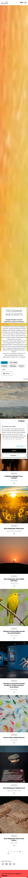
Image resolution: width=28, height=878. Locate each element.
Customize (13, 455)
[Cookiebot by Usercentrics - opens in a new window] (20, 421)
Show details (20, 446)
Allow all (14, 450)
